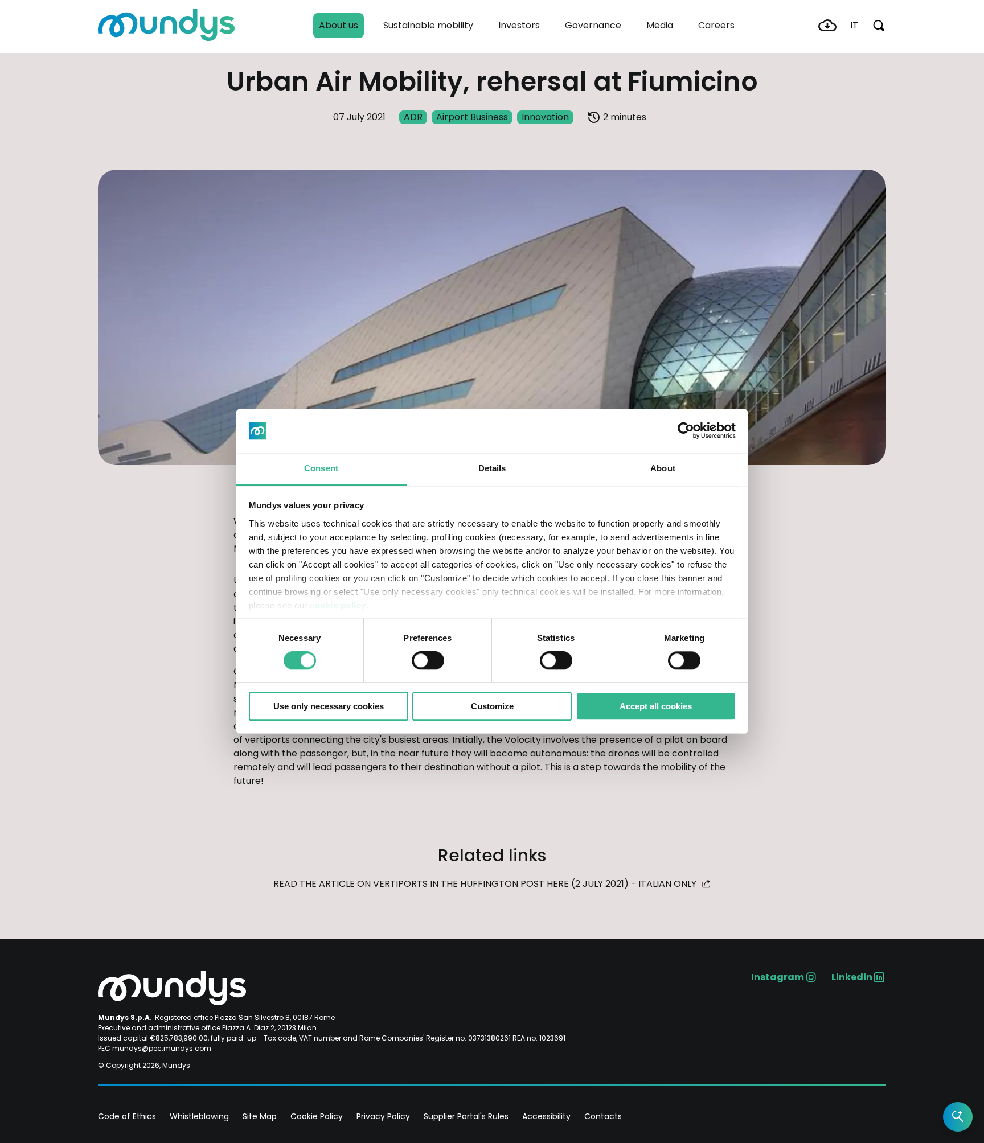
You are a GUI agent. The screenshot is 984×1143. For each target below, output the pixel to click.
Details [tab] (492, 468)
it (854, 25)
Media (659, 25)
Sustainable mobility (428, 25)
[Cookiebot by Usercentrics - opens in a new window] (686, 430)
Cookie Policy (316, 1116)
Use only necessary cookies (328, 706)
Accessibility (546, 1116)
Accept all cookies (656, 706)
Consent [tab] (321, 468)
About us (338, 25)
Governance (593, 25)
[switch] (428, 660)
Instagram (777, 977)
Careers (716, 25)
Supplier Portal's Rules (466, 1116)
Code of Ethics (127, 1116)
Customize (492, 706)
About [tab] (662, 468)
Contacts (603, 1116)
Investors (519, 25)
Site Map (260, 1116)
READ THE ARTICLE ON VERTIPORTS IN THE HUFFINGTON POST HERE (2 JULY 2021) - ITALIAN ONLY (486, 883)
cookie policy (338, 605)
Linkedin (851, 977)
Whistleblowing (199, 1116)
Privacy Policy (383, 1116)
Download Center (827, 26)
